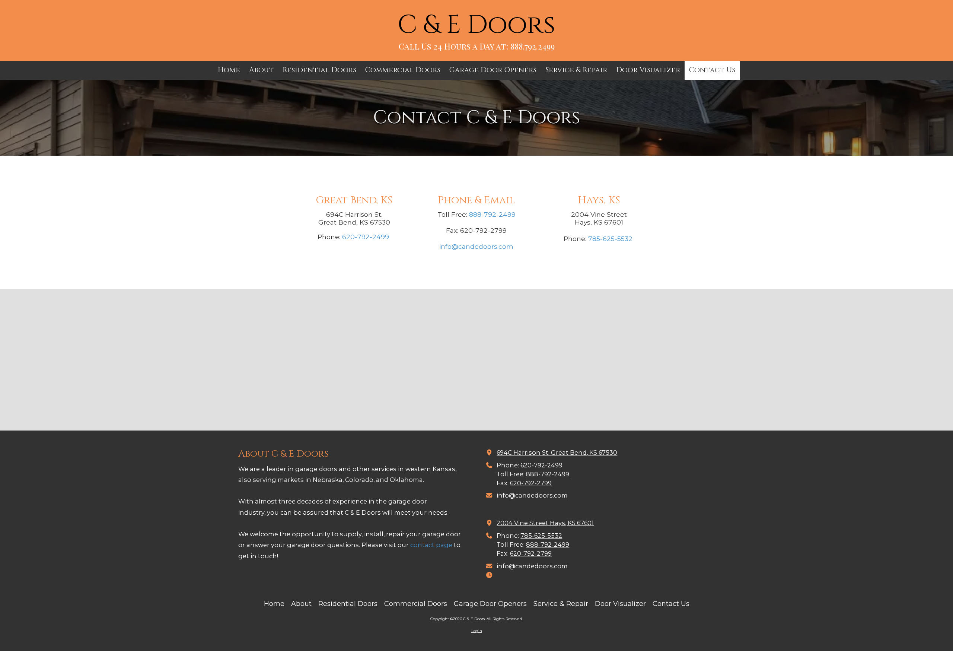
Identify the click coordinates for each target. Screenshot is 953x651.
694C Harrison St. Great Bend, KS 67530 (557, 452)
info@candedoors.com (476, 246)
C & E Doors (476, 25)
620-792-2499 (365, 237)
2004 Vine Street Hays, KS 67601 (545, 523)
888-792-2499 (492, 214)
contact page (431, 545)
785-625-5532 (610, 238)
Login (476, 630)
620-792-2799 (531, 483)
